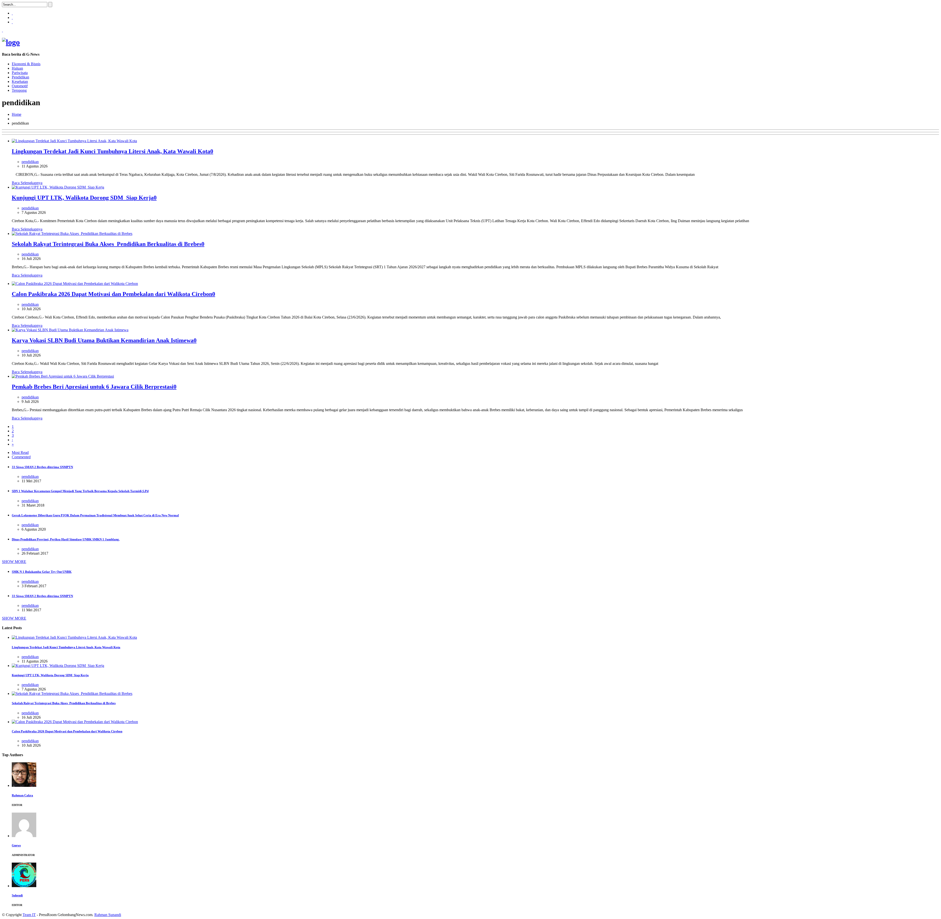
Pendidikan (20, 77)
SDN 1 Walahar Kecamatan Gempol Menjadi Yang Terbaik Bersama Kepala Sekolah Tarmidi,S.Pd (80, 491)
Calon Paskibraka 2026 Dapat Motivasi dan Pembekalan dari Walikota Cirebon (112, 294)
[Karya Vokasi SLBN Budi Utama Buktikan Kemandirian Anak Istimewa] (70, 330)
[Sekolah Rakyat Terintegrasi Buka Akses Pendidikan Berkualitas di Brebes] (72, 233)
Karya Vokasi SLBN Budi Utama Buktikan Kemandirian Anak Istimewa (103, 340)
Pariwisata (20, 73)
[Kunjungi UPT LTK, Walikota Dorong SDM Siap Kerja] (58, 187)
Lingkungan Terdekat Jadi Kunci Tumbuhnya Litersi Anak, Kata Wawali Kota (111, 151)
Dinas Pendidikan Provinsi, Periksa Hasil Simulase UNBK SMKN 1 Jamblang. (66, 539)
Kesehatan (20, 81)
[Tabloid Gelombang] (11, 42)
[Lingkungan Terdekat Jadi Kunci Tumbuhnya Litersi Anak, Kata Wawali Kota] (74, 141)
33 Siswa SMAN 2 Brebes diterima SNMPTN (42, 467)
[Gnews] (24, 836)
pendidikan (30, 162)
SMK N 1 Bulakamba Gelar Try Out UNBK (42, 572)
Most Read (20, 452)
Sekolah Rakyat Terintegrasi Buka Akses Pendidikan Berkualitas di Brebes (106, 244)
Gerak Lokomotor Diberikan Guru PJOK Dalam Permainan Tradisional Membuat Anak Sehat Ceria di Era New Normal (95, 515)
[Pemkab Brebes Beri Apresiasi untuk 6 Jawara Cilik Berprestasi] (63, 376)
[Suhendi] (24, 886)
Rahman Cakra (22, 795)
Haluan (17, 68)
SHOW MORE (14, 562)
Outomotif (20, 86)
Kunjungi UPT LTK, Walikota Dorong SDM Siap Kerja (83, 197)
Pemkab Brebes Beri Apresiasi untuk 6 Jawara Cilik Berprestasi (92, 386)
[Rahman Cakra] (24, 785)
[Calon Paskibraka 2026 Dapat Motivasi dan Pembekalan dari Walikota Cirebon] (75, 283)
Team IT (29, 915)
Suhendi (17, 895)
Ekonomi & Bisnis (26, 64)
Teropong (19, 90)
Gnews (16, 845)
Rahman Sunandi (107, 915)
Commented (21, 457)
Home (16, 114)
